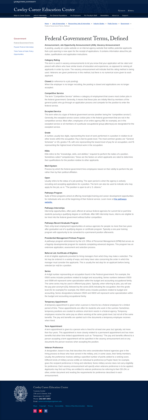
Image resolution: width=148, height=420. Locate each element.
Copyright (42, 406)
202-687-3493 (45, 399)
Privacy (50, 406)
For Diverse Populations (58, 15)
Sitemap (90, 406)
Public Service (112, 24)
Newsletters (104, 15)
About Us (115, 15)
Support (125, 15)
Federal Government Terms (23, 43)
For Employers (75, 15)
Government (20, 38)
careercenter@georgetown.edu (50, 401)
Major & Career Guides (22, 15)
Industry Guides (99, 24)
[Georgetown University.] (25, 1)
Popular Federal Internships (24, 47)
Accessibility (59, 406)
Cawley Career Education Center (44, 10)
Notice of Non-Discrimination (75, 406)
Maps (35, 406)
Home (47, 24)
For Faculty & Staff (90, 15)
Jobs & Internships (40, 15)
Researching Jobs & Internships (79, 24)
